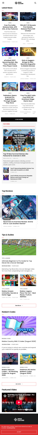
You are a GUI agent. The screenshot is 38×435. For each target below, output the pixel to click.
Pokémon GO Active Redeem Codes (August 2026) (28, 371)
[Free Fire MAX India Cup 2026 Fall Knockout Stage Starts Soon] (28, 86)
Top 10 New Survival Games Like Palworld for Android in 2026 (15, 155)
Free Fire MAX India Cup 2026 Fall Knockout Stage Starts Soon (28, 98)
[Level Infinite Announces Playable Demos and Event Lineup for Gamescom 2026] (6, 177)
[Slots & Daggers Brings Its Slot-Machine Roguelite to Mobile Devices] (28, 51)
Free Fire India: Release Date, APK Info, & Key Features (10, 27)
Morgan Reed (6, 266)
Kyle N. (6, 114)
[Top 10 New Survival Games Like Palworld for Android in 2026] (19, 140)
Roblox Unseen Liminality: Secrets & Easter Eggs (10, 293)
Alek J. (24, 43)
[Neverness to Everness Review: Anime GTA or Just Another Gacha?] (19, 207)
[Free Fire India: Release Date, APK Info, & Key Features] (10, 16)
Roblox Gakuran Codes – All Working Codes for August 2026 (10, 372)
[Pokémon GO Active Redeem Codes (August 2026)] (28, 359)
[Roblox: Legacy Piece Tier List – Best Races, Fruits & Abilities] (28, 280)
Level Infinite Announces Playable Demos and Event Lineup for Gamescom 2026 (21, 177)
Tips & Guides (6, 258)
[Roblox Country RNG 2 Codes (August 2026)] (19, 326)
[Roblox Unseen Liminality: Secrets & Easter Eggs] (10, 280)
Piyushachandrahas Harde (25, 112)
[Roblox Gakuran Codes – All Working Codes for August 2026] (10, 359)
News (9, 22)
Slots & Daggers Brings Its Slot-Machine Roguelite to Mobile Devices (28, 63)
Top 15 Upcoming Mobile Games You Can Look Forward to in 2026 (22, 169)
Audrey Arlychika (6, 297)
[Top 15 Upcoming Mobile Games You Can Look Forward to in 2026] (6, 170)
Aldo (21, 299)
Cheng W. (6, 77)
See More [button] (18, 305)
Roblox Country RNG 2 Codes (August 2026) (19, 341)
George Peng (6, 344)
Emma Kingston (7, 158)
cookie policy (11, 428)
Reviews (7, 219)
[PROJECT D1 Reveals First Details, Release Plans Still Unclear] (28, 16)
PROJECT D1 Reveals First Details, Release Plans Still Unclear (28, 28)
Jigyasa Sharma (24, 78)
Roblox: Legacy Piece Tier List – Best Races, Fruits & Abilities (28, 294)
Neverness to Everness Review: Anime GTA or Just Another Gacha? (18, 223)
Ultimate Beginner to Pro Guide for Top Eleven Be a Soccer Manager (17, 262)
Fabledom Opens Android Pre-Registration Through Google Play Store (10, 99)
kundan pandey (6, 41)
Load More (19, 119)
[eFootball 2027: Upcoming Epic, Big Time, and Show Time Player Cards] (10, 51)
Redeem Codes (6, 338)
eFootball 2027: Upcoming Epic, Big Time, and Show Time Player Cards (10, 63)
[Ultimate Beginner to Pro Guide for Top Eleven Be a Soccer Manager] (19, 247)
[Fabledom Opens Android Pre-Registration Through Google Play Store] (10, 86)
